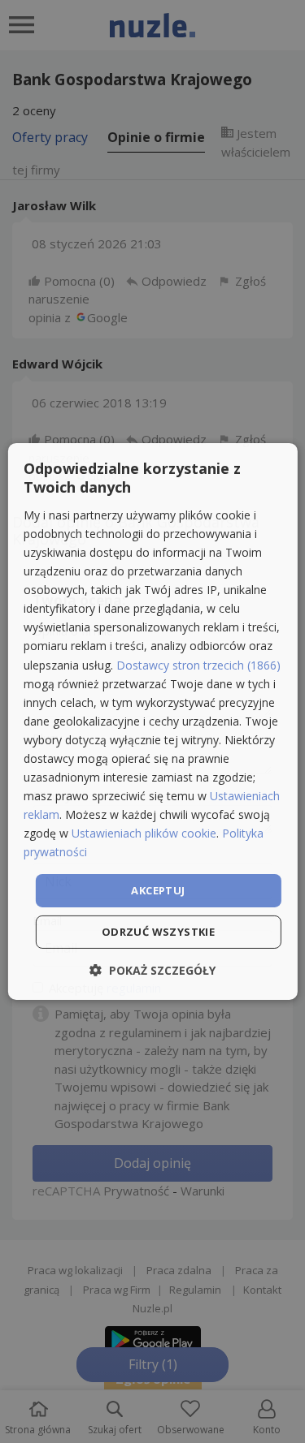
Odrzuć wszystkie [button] (158, 931)
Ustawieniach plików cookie (144, 833)
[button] (152, 970)
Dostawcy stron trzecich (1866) (198, 664)
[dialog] (152, 721)
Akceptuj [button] (158, 889)
